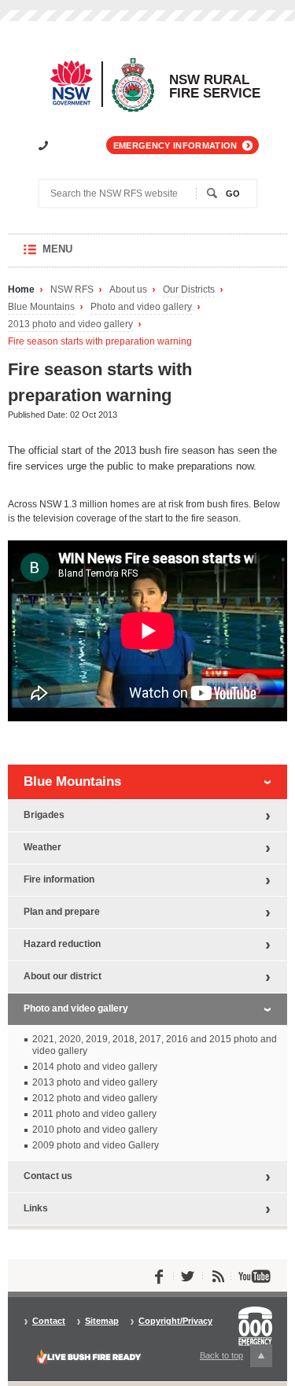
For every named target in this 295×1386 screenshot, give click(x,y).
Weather (42, 847)
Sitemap (102, 1321)
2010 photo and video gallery (94, 1129)
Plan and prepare (62, 911)
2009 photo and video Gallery (95, 1145)
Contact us (48, 1175)
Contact (48, 1321)
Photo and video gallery (141, 307)
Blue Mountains (41, 307)
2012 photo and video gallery (94, 1098)
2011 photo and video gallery (94, 1113)
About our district (62, 976)
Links (36, 1208)
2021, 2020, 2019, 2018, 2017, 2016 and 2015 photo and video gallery (154, 1045)
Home (21, 290)
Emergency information (175, 145)
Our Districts (189, 290)
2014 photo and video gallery (94, 1066)
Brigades (44, 814)
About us (128, 290)
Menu (73, 255)
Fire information (59, 879)
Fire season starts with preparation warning (100, 342)
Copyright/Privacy (175, 1321)
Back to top (230, 1358)
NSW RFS (72, 290)
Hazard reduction (62, 943)
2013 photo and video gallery (70, 324)
